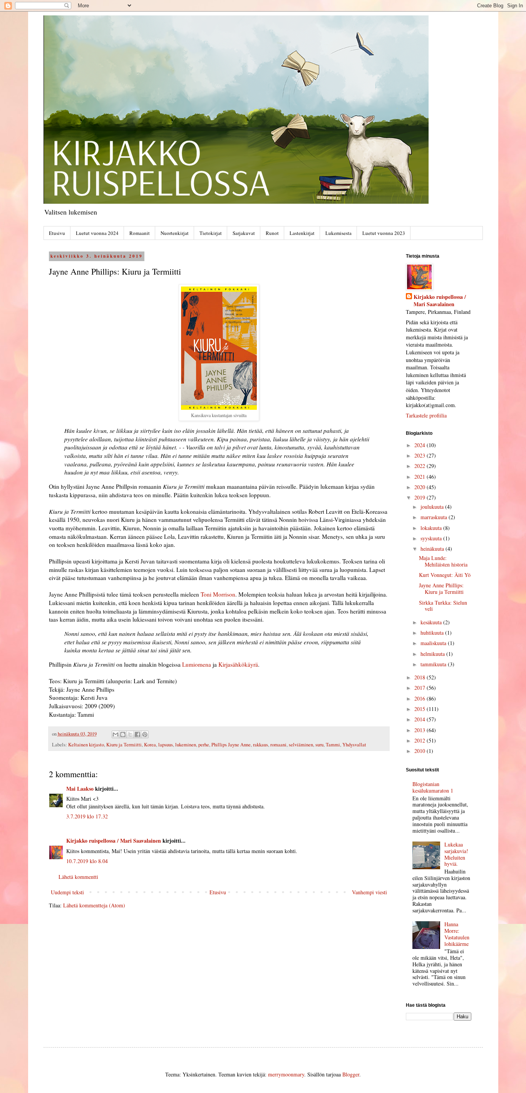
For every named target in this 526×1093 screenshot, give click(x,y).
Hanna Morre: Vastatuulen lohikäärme (456, 933)
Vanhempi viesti (369, 892)
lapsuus (165, 744)
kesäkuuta (431, 622)
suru (319, 744)
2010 (420, 750)
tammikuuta (434, 664)
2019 (420, 497)
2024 (420, 445)
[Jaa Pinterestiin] (145, 734)
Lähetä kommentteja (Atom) (94, 905)
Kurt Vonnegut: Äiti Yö (445, 574)
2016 (420, 698)
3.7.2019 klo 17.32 (87, 816)
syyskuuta (431, 538)
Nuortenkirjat (175, 233)
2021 (420, 476)
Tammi (333, 744)
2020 (420, 487)
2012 (420, 740)
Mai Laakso (80, 789)
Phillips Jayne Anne (231, 744)
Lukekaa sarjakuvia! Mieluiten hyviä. (456, 854)
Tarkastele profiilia (426, 415)
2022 (420, 465)
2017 (420, 687)
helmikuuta (433, 653)
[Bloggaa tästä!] (123, 734)
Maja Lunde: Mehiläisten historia (443, 561)
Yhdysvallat (354, 744)
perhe (203, 744)
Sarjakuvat (244, 233)
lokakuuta (431, 527)
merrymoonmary (286, 1074)
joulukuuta (432, 506)
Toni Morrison (218, 594)
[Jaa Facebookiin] (137, 734)
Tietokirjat (210, 233)
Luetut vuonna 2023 (383, 233)
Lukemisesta (338, 233)
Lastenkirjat (302, 233)
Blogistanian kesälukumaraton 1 (432, 787)
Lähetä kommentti (78, 876)
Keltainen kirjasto (86, 744)
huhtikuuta (432, 632)
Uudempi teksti (67, 892)
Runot (272, 233)
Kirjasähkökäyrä (238, 664)
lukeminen (185, 744)
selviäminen (301, 744)
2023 (420, 455)
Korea (150, 744)
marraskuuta (434, 517)
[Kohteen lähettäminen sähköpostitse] (115, 734)
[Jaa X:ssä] (130, 734)
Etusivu (57, 233)
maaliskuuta (434, 643)
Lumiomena (196, 664)
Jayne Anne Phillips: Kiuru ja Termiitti (441, 588)
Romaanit (139, 233)
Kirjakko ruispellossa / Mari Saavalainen (113, 841)
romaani (278, 744)
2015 (420, 708)
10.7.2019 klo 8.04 (87, 861)
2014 (420, 719)
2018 (420, 677)
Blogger (350, 1074)
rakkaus (260, 744)
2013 (420, 730)
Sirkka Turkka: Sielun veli (443, 606)
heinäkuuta (433, 548)
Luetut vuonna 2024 (97, 233)
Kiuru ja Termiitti (124, 744)
